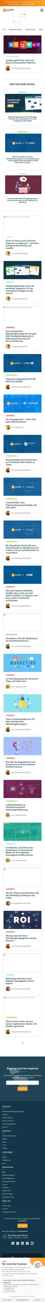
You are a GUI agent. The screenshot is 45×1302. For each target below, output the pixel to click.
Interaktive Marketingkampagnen (13, 1111)
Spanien (25, 1237)
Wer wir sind (6, 1206)
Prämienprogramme (9, 1124)
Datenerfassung (30, 29)
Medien (4, 1139)
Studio (4, 1157)
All (4, 29)
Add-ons (5, 1127)
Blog (4, 1172)
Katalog (4, 1114)
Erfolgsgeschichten (8, 1181)
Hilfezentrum (6, 1191)
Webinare (5, 1187)
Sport (4, 1142)
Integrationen (6, 1160)
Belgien (10, 1237)
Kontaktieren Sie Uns (9, 1212)
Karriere (5, 1209)
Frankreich (17, 1237)
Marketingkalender (8, 1178)
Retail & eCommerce (9, 1136)
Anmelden (22, 1226)
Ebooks (4, 1184)
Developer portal (8, 1197)
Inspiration (22, 92)
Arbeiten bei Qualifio (15, 29)
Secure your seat (28, 4)
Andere (4, 1148)
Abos (4, 1163)
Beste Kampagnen (8, 1175)
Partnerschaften (7, 1194)
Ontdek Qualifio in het (15, 1231)
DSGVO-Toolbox (8, 1121)
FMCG (4, 1145)
